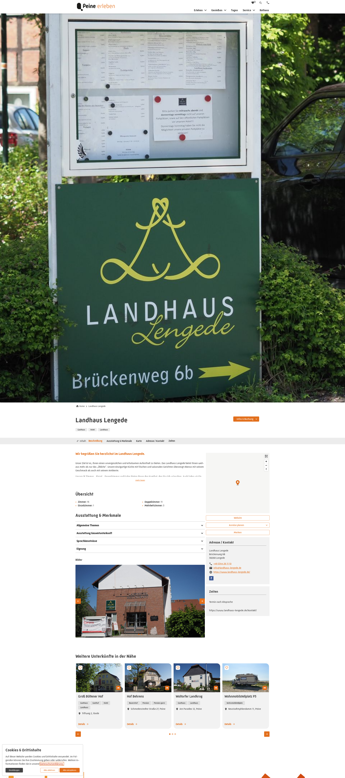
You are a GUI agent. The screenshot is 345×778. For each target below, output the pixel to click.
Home (82, 406)
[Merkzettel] (253, 3)
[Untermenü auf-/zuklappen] (205, 10)
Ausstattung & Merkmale (119, 441)
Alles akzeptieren (69, 770)
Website (238, 518)
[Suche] (260, 3)
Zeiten (172, 441)
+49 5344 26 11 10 (222, 563)
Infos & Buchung (245, 419)
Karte (139, 441)
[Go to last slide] (78, 601)
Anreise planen (236, 525)
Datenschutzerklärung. (51, 764)
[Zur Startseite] (95, 6)
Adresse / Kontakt (155, 441)
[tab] (141, 634)
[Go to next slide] (202, 601)
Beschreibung (95, 441)
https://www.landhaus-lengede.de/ (231, 572)
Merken (238, 532)
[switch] (80, 668)
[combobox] (246, 418)
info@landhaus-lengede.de (227, 568)
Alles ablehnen (49, 770)
